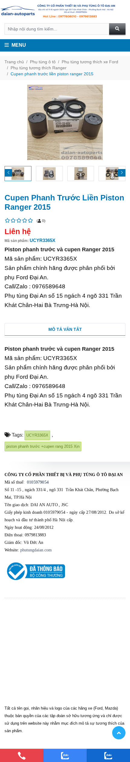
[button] (121, 173)
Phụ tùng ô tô (43, 61)
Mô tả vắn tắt (65, 329)
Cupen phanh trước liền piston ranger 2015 (52, 73)
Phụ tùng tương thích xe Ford (90, 61)
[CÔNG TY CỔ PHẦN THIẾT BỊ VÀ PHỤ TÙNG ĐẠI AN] (65, 11)
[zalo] (64, 755)
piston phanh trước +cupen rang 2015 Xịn (43, 446)
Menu (18, 45)
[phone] (21, 755)
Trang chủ (14, 61)
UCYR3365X (37, 435)
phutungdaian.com (36, 550)
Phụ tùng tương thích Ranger (39, 67)
